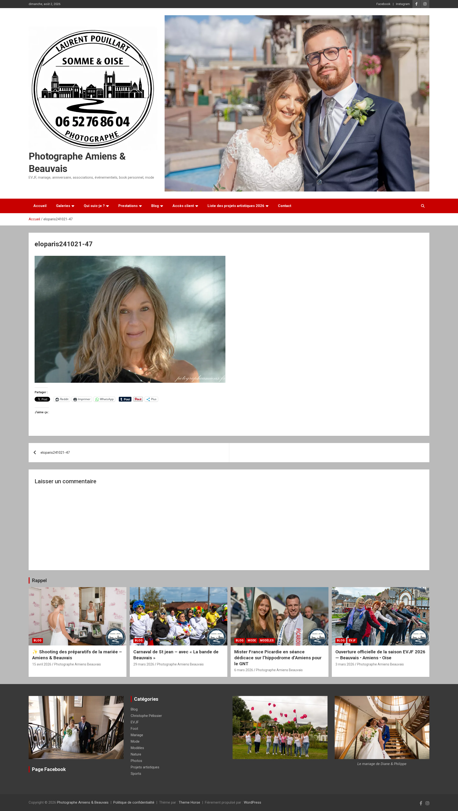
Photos (136, 761)
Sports (136, 773)
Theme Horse (189, 802)
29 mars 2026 (143, 664)
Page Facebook (49, 769)
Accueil (40, 206)
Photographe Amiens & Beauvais (83, 802)
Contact (284, 206)
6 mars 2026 (243, 670)
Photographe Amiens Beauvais (77, 664)
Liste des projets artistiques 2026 (236, 206)
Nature (136, 754)
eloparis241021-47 (55, 452)
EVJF (352, 640)
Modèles (267, 640)
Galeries (63, 206)
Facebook (383, 4)
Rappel (39, 580)
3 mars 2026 (344, 664)
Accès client (183, 206)
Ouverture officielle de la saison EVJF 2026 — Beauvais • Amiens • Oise (380, 654)
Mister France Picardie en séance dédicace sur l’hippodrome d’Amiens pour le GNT (278, 657)
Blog (155, 206)
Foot (134, 728)
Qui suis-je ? (94, 206)
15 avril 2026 (41, 664)
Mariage (137, 735)
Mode (252, 640)
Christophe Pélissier (146, 716)
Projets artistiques (145, 767)
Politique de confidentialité (133, 802)
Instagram (403, 4)
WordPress (252, 802)
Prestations (128, 206)
